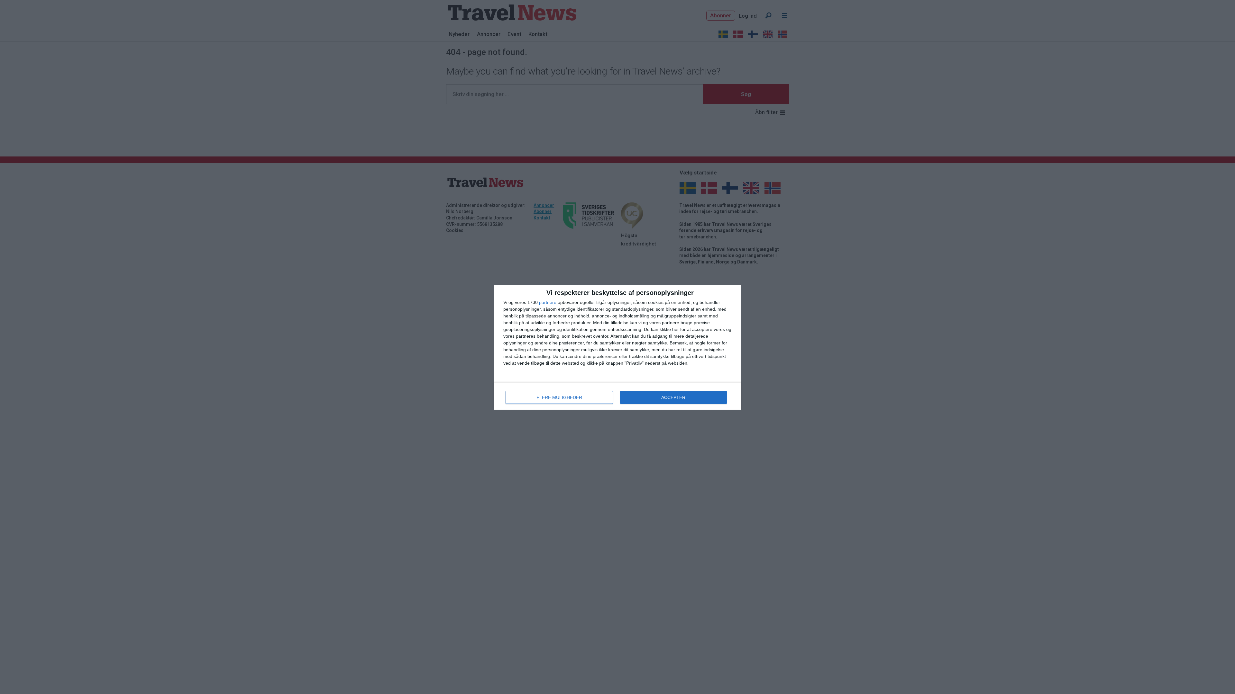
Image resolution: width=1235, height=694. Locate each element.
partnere (547, 302)
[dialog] (617, 347)
